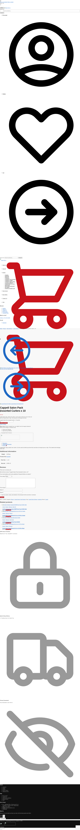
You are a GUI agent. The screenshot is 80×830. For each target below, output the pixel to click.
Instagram (4, 322)
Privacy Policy (5, 790)
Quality (3, 789)
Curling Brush (16, 328)
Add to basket (3, 422)
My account (4, 15)
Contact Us (4, 310)
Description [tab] (4, 443)
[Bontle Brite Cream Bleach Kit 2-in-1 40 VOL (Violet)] (13, 511)
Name (1, 489)
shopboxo (40, 499)
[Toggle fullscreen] (1, 828)
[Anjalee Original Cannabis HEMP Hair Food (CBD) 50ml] (14, 504)
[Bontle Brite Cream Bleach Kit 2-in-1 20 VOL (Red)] (13, 524)
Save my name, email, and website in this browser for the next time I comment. (19, 494)
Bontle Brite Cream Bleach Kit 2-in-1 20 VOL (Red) (13, 528)
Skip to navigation (3, 2)
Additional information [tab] (7, 444)
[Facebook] (1, 827)
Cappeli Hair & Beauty (33, 499)
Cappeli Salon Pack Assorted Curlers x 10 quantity (10, 420)
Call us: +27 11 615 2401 (5, 317)
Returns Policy (5, 799)
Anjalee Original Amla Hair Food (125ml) (11, 521)
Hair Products (9, 328)
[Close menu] (0, 0)
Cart (3, 172)
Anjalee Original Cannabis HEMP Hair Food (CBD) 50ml (14, 509)
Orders (3, 788)
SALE (3, 506)
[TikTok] (2, 827)
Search (2, 12)
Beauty (4, 328)
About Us (4, 309)
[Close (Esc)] (4, 828)
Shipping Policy (5, 791)
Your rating (2, 476)
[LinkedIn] (3, 827)
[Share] (3, 828)
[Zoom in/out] (0, 828)
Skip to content (10, 2)
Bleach (11, 513)
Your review (3, 487)
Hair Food (12, 519)
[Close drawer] (0, 4)
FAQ (3, 800)
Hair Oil (14, 506)
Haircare (10, 506)
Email (1, 492)
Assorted (8, 456)
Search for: (2, 9)
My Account (4, 311)
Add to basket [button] (8, 510)
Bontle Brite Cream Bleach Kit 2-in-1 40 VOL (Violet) (13, 515)
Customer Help (5, 312)
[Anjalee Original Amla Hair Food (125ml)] (11, 517)
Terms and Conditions (6, 797)
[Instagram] (0, 827)
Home (1, 328)
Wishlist (4, 93)
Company (4, 786)
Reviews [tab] (4, 445)
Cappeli (46, 499)
